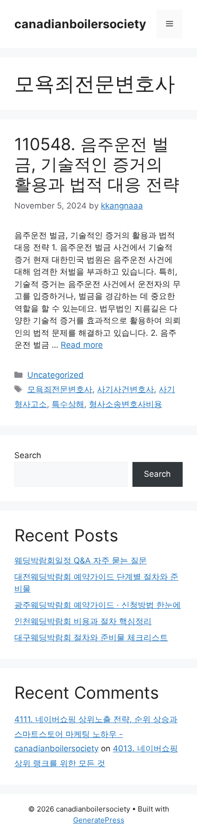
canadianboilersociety (80, 24)
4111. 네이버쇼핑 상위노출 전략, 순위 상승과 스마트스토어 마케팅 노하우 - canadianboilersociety (95, 733)
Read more (82, 345)
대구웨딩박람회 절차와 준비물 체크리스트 (91, 637)
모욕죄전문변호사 (59, 389)
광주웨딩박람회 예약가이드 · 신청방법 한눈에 (97, 605)
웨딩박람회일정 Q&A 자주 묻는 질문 (80, 560)
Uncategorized (55, 375)
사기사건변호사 (125, 389)
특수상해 (68, 404)
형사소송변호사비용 (125, 404)
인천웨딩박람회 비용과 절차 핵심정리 (83, 621)
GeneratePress (98, 819)
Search (27, 455)
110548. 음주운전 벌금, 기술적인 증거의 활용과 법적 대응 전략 (96, 164)
